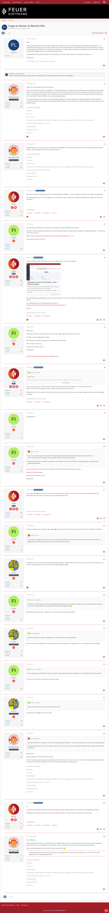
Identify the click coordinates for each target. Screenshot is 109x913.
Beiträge (7, 55)
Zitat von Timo (34, 451)
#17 (104, 697)
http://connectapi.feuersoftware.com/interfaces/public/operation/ (50, 236)
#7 (105, 327)
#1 (105, 39)
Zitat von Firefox (35, 372)
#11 (104, 490)
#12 (104, 525)
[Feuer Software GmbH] (54, 11)
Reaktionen (8, 103)
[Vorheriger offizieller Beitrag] (100, 320)
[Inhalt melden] (104, 65)
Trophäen (7, 105)
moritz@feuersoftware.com (60, 813)
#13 (104, 559)
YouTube (29, 316)
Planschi (12, 28)
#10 (104, 446)
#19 (104, 803)
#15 (104, 628)
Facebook (38, 316)
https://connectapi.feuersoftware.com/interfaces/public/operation (45, 305)
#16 (104, 664)
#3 (105, 144)
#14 (104, 595)
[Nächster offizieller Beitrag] (104, 217)
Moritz (33, 840)
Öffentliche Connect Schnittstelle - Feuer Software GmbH (42, 283)
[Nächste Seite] (9, 33)
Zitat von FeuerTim (35, 600)
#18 (104, 733)
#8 (105, 367)
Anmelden (87, 2)
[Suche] (104, 2)
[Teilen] (105, 33)
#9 (105, 413)
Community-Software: (54, 910)
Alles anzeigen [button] (65, 382)
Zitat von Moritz (35, 738)
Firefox (30, 562)
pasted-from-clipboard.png (34, 356)
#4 (105, 190)
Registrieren (96, 2)
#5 (105, 224)
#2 (105, 83)
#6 (105, 257)
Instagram (46, 316)
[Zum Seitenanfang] (106, 910)
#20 (104, 836)
